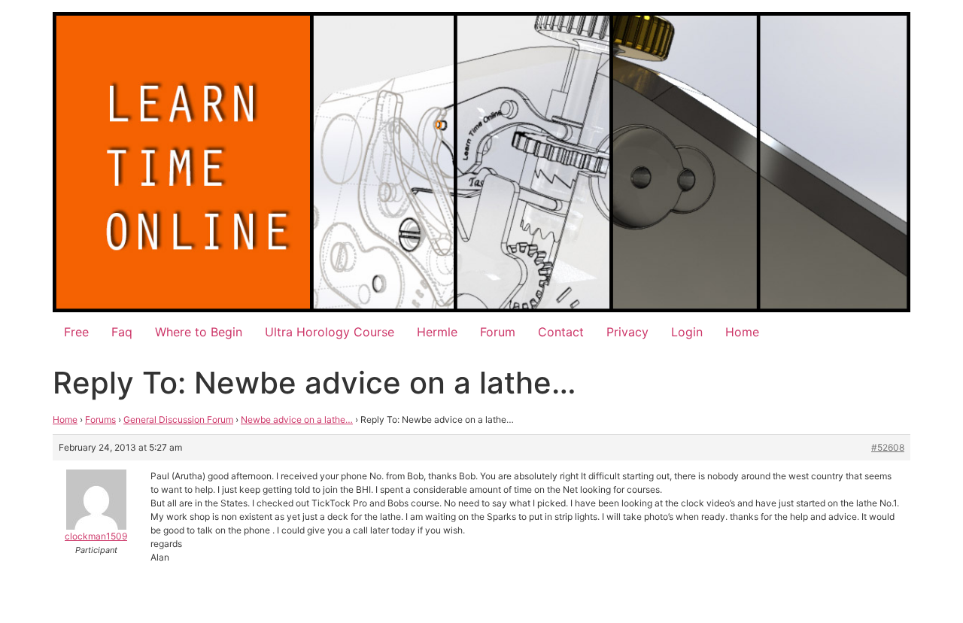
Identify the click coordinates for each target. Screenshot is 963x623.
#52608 (887, 447)
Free (76, 331)
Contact (561, 331)
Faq (121, 331)
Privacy (627, 331)
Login (687, 331)
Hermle (437, 331)
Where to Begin (198, 331)
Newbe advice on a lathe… (297, 419)
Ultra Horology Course (329, 331)
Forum (497, 331)
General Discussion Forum (178, 419)
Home (742, 331)
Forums (100, 419)
